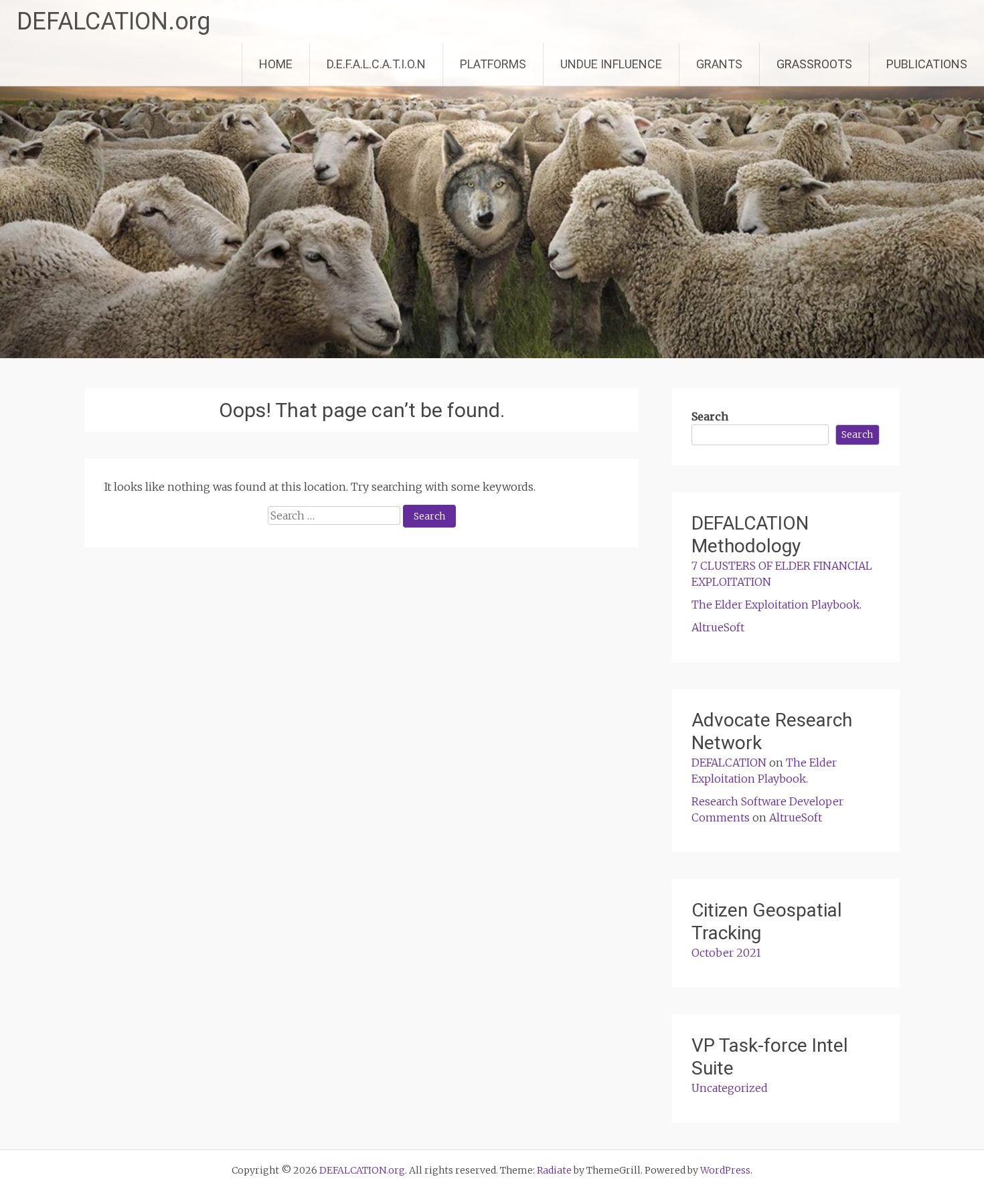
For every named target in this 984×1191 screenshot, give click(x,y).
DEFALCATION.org (113, 21)
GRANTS (719, 64)
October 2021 (726, 952)
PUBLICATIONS (926, 64)
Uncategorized (729, 1088)
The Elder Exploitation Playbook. (776, 604)
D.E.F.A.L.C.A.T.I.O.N (376, 64)
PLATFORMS (493, 64)
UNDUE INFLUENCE (611, 64)
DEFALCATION (728, 762)
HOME (276, 64)
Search (709, 416)
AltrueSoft (717, 627)
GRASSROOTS (814, 64)
